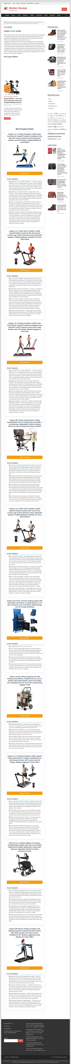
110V (56, 113)
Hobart (7, 15)
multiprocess (50, 129)
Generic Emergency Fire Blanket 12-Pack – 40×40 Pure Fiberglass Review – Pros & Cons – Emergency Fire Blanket (61, 153)
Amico (46, 15)
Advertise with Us (30, 3)
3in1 (50, 113)
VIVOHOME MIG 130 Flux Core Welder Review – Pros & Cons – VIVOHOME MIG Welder (61, 85)
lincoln (59, 124)
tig (65, 129)
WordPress (59, 1057)
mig (54, 126)
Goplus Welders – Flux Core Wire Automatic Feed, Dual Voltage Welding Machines (13, 100)
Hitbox (59, 15)
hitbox (52, 121)
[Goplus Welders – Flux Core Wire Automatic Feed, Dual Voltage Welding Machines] (14, 87)
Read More (7, 118)
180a (54, 115)
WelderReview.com (18, 104)
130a (65, 113)
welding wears (52, 139)
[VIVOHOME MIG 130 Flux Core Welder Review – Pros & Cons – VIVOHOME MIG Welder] (52, 81)
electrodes (62, 118)
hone (60, 121)
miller (58, 126)
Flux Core (50, 120)
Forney (32, 15)
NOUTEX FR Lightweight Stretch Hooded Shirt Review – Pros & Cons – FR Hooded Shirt (62, 196)
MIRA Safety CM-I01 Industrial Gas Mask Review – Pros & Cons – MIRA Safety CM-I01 (61, 61)
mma (63, 126)
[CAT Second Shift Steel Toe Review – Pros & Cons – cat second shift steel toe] (52, 205)
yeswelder (59, 139)
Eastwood (39, 15)
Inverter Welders (52, 124)
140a (51, 115)
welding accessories (56, 133)
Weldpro (52, 15)
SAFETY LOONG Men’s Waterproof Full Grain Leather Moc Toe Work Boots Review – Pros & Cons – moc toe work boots (61, 35)
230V (63, 115)
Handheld (60, 120)
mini (60, 126)
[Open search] (66, 15)
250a (65, 115)
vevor (49, 131)
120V (62, 113)
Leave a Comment (7, 105)
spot (59, 129)
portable (55, 129)
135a (49, 115)
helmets (64, 120)
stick (62, 129)
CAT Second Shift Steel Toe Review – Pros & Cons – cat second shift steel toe (62, 208)
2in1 (48, 113)
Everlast (25, 15)
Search (64, 9)
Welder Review (18, 8)
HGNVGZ (49, 121)
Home (14, 3)
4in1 (52, 113)
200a (57, 115)
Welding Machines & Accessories (11, 96)
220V (60, 115)
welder (12, 31)
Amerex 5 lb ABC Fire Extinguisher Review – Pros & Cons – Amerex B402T (61, 72)
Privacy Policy (23, 3)
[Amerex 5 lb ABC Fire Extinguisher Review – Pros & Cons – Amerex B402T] (52, 70)
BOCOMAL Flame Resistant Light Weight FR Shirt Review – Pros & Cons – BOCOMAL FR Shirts (61, 183)
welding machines (55, 136)
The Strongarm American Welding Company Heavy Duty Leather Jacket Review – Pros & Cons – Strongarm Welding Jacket (62, 169)
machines (50, 126)
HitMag (65, 1057)
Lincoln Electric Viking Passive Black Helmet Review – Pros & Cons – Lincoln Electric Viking (61, 48)
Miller (13, 15)
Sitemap (17, 3)
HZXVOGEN (63, 121)
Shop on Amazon (24, 173)
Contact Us (37, 3)
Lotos (19, 15)
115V (59, 113)
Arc (51, 118)
